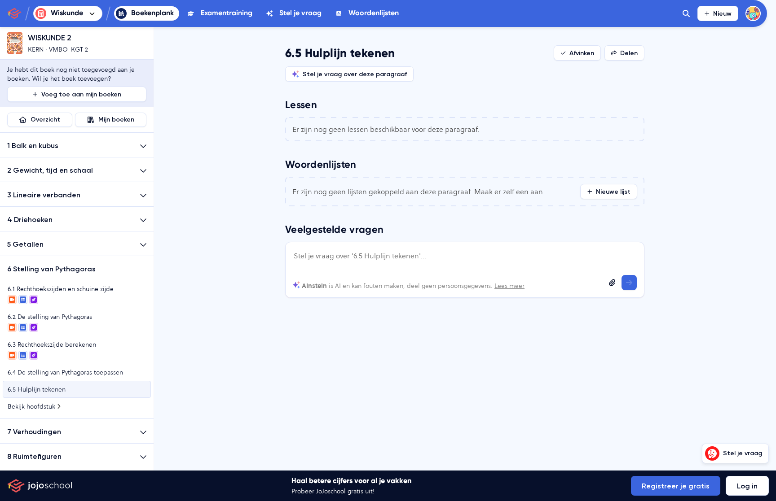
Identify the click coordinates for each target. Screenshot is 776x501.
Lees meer (509, 285)
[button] (77, 145)
